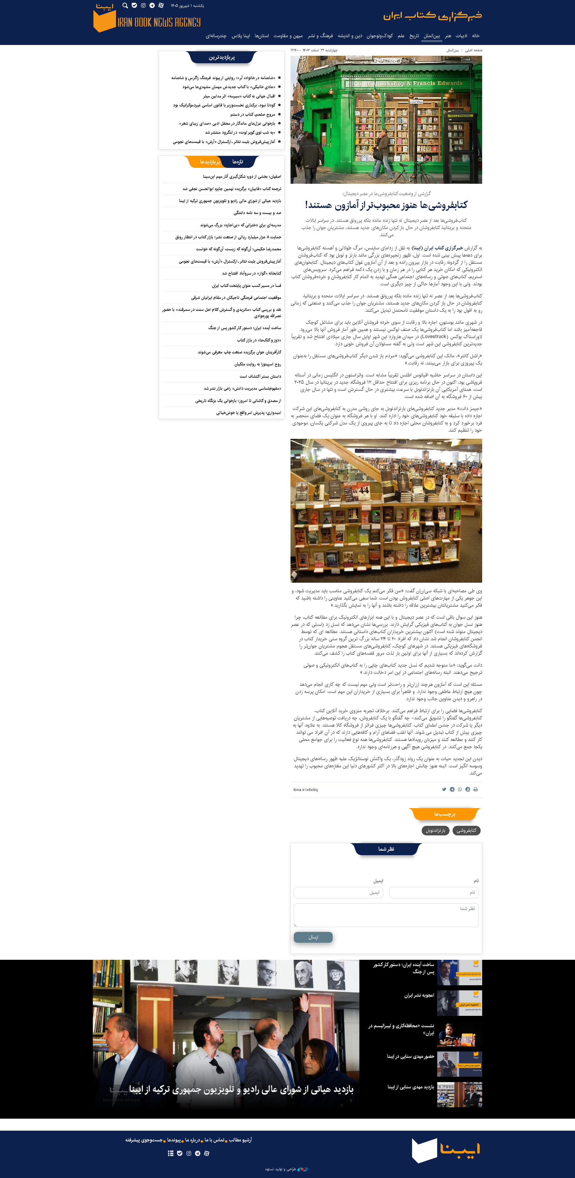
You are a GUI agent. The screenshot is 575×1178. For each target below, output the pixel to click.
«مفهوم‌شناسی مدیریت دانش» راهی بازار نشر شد (242, 388)
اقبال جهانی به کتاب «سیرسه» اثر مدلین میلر (239, 96)
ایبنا (432, 16)
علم (401, 36)
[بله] (179, 1153)
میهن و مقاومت (288, 36)
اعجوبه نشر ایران (419, 995)
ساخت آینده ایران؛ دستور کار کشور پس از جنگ (244, 328)
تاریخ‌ (414, 36)
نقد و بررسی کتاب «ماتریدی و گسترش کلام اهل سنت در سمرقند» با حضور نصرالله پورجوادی (222, 312)
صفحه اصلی (473, 50)
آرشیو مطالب (240, 1140)
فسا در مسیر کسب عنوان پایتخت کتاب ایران (246, 285)
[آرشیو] (170, 1153)
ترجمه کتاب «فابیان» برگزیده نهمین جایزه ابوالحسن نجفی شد (231, 189)
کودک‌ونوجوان (380, 36)
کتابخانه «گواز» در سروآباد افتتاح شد (251, 273)
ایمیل (378, 881)
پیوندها (174, 1140)
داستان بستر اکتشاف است (260, 376)
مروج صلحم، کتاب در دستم (253, 114)
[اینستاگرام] (188, 1153)
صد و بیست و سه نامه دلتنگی (257, 213)
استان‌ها (262, 36)
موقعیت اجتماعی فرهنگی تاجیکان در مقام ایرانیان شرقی (236, 297)
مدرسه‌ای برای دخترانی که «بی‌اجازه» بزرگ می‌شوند (240, 225)
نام (476, 881)
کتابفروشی (466, 830)
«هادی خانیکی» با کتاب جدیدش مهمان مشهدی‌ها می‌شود (228, 87)
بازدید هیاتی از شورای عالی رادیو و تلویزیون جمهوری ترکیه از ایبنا (230, 201)
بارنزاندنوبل (435, 830)
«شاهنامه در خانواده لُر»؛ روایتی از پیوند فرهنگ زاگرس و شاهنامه (223, 78)
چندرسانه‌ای (216, 36)
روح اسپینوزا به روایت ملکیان (257, 364)
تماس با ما (214, 1140)
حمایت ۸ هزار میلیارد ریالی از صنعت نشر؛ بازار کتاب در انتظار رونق (228, 237)
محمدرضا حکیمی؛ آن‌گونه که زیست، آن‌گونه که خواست (238, 249)
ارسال (313, 937)
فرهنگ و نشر (320, 36)
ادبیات (461, 36)
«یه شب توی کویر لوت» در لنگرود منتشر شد (240, 132)
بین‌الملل (432, 36)
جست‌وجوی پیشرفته (144, 1140)
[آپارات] (207, 1153)
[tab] (237, 162)
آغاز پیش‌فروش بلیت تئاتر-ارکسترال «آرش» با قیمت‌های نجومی (224, 141)
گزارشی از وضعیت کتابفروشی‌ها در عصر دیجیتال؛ (386, 194)
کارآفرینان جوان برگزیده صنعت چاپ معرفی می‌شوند (239, 352)
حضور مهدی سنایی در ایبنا (410, 1056)
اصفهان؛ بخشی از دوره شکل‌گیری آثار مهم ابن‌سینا (242, 176)
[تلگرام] (198, 1153)
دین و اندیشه (350, 36)
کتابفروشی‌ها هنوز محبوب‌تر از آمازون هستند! (386, 205)
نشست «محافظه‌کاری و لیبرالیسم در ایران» (401, 1029)
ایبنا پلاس (240, 36)
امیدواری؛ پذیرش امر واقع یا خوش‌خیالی (248, 412)
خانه (476, 36)
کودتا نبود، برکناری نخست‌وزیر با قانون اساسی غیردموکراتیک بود (224, 105)
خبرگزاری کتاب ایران (443, 248)
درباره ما (192, 1140)
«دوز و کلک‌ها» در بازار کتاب (259, 340)
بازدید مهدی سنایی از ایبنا (411, 1087)
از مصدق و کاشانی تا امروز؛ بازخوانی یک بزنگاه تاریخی (238, 400)
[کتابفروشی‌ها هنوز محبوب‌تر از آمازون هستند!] (386, 120)
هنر (448, 36)
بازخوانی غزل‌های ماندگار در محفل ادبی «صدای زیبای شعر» (227, 123)
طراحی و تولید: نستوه (280, 1169)
